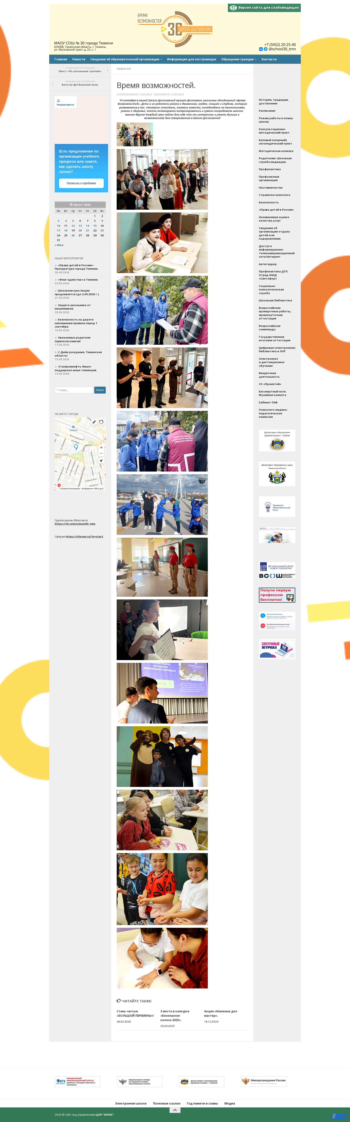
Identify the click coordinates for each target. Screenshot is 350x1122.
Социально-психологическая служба (271, 289)
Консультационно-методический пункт (274, 130)
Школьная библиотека (275, 300)
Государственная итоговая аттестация (274, 338)
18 (65, 230)
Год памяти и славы (202, 1103)
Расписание (267, 110)
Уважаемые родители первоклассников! (72, 339)
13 (80, 225)
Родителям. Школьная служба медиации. (275, 160)
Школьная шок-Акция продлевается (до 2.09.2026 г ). (77, 292)
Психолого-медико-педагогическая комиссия (273, 413)
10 (58, 225)
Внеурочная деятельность (269, 374)
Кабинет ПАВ (268, 402)
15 (95, 225)
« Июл (59, 245)
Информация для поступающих (191, 59)
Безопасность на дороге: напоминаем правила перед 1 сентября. (76, 323)
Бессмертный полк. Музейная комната (273, 393)
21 (87, 230)
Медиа (229, 1103)
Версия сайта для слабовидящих (268, 7)
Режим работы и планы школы (276, 120)
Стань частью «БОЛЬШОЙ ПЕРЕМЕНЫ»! (135, 1013)
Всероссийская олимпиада (269, 327)
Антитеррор (268, 264)
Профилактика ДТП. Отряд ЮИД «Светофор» (273, 274)
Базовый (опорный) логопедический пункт (275, 141)
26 (73, 235)
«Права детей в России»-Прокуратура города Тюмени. (76, 267)
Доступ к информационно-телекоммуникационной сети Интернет (277, 251)
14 (87, 225)
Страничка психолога (274, 195)
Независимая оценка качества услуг (274, 218)
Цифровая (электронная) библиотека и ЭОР (277, 349)
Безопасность (269, 202)
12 (73, 225)
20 (80, 230)
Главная (61, 59)
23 (102, 230)
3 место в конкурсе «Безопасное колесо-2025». (174, 1015)
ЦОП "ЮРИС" (105, 1114)
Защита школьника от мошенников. (73, 306)
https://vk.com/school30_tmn (75, 523)
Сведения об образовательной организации (124, 59)
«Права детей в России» (276, 209)
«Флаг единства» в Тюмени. (78, 279)
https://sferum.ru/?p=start (84, 536)
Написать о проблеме (81, 183)
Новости (78, 59)
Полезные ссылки (166, 1103)
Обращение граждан (237, 59)
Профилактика (270, 169)
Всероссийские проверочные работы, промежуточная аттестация (275, 313)
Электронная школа (131, 1103)
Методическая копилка (276, 151)
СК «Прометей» (270, 384)
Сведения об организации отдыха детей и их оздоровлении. (274, 233)
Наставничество (271, 187)
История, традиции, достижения (274, 101)
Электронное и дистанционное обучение (271, 362)
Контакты (269, 59)
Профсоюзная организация (269, 178)
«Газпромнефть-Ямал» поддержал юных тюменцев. (76, 368)
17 (58, 230)
